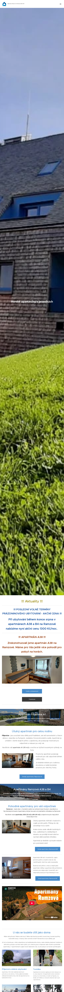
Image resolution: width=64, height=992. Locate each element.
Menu (60, 4)
